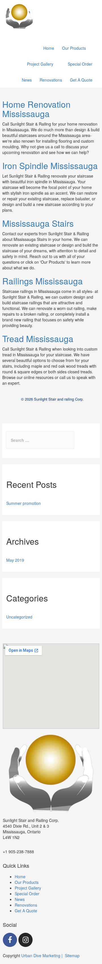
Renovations (26, 905)
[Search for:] (40, 440)
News (20, 899)
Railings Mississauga (42, 281)
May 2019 (15, 560)
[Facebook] (10, 940)
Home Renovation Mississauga (36, 109)
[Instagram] (25, 940)
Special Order (27, 893)
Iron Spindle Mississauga (50, 165)
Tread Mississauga (37, 338)
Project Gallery (28, 888)
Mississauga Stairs (38, 223)
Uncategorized (19, 617)
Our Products (27, 882)
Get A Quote (26, 910)
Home (20, 876)
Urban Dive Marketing (41, 955)
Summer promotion (23, 503)
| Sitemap (70, 955)
